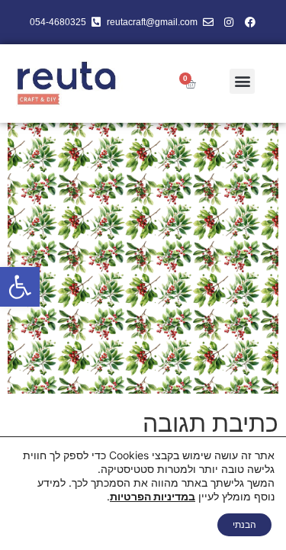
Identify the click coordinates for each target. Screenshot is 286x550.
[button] (20, 287)
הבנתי (244, 524)
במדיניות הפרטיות (152, 496)
